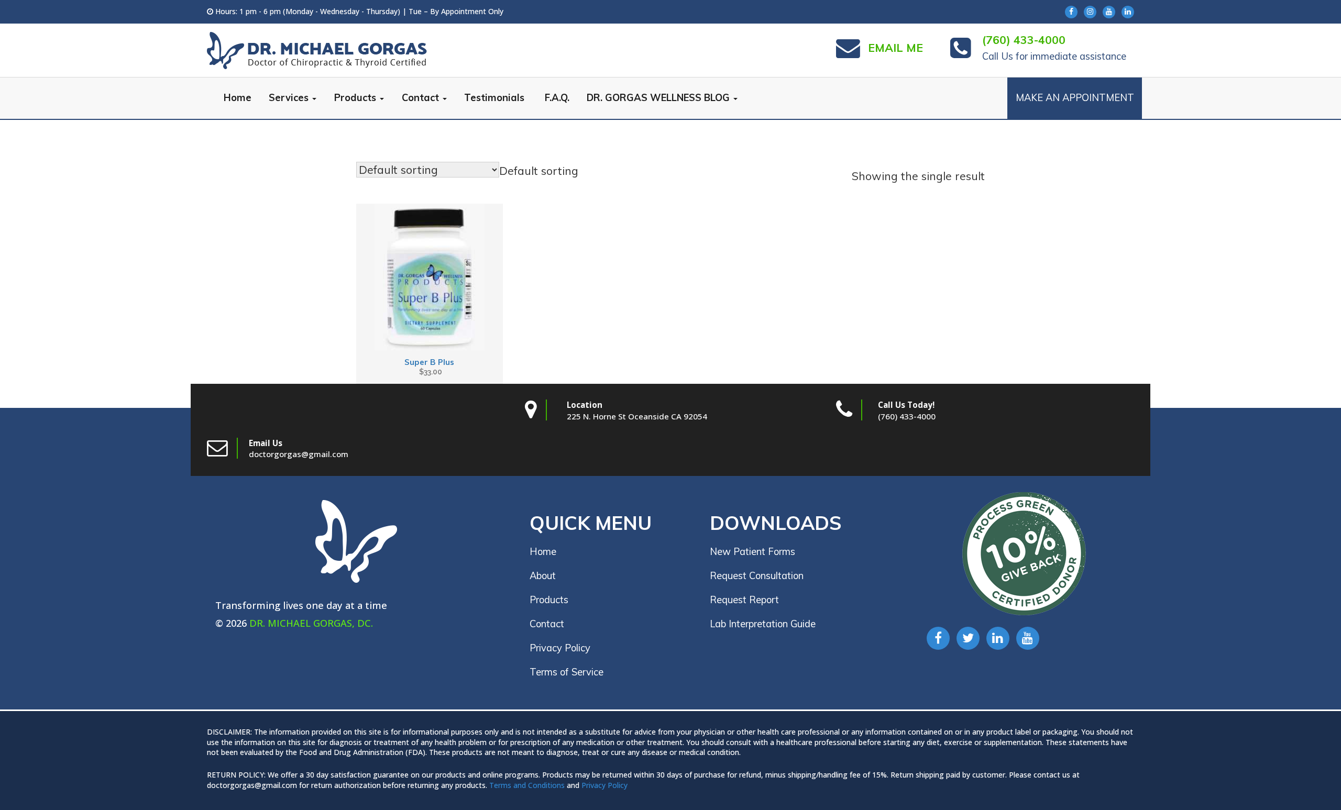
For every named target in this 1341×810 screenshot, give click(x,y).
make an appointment (1075, 98)
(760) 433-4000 (907, 416)
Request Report (744, 600)
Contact (422, 98)
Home (237, 98)
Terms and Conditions (527, 785)
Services (290, 98)
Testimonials (494, 98)
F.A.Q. (555, 98)
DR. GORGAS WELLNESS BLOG (659, 98)
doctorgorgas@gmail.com (298, 454)
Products (356, 98)
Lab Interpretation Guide (763, 624)
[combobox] (538, 170)
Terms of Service (566, 672)
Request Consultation (757, 576)
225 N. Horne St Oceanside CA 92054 (637, 416)
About (543, 576)
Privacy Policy (560, 648)
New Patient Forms (752, 552)
